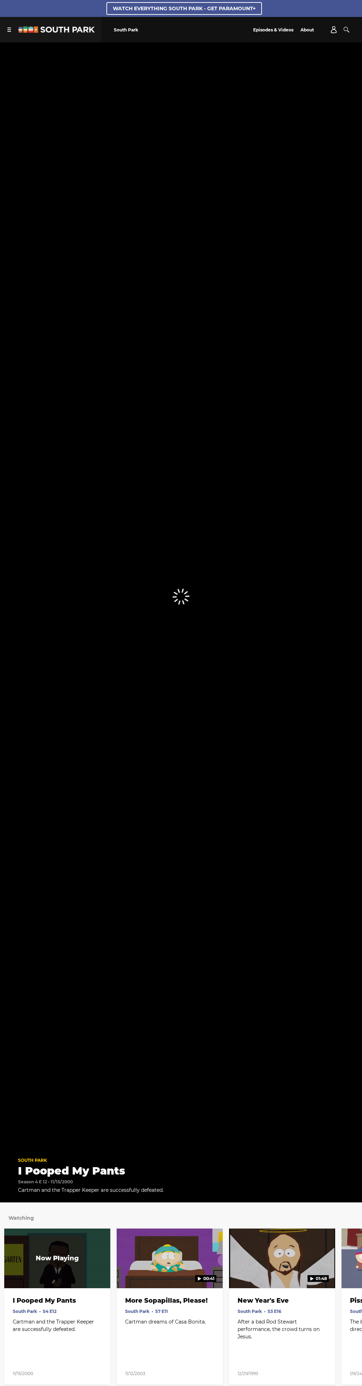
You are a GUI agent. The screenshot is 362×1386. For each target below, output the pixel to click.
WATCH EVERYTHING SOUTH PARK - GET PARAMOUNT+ (184, 8)
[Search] (346, 29)
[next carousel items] (350, 1273)
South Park (32, 1160)
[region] (181, 596)
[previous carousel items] (11, 1273)
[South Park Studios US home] (56, 31)
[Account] (333, 29)
